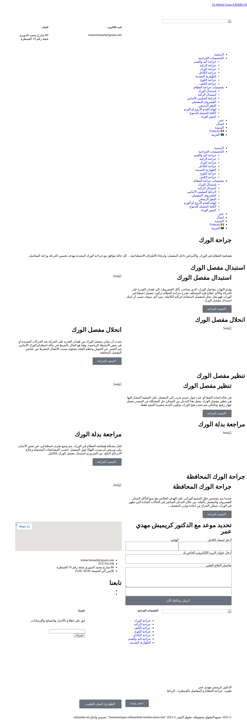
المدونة (219, 127)
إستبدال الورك (207, 91)
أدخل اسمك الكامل (220, 540)
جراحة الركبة (208, 65)
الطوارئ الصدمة (205, 76)
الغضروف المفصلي (204, 102)
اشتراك (79, 635)
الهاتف (174, 540)
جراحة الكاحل (207, 72)
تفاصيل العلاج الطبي (219, 565)
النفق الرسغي (207, 105)
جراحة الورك (208, 69)
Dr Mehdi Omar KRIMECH (229, 4)
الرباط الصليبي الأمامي (201, 98)
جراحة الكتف (208, 83)
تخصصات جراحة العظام (209, 87)
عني (221, 120)
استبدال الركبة (207, 94)
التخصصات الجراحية (211, 58)
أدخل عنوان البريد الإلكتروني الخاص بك (207, 552)
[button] (123, 141)
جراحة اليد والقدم (205, 61)
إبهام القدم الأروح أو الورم (200, 109)
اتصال (220, 123)
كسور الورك (208, 116)
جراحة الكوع (208, 80)
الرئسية (219, 54)
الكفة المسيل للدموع (203, 113)
